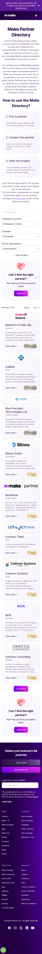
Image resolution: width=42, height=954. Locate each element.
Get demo (5, 841)
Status (4, 850)
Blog (3, 887)
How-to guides (26, 816)
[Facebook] (9, 927)
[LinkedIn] (26, 927)
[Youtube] (32, 927)
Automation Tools (27, 837)
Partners (5, 899)
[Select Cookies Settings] (3, 950)
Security (5, 903)
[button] (36, 308)
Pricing (4, 837)
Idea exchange (27, 833)
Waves (4, 854)
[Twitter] (21, 927)
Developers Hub (8, 883)
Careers (24, 874)
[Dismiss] (38, 6)
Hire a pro (20, 198)
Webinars (5, 891)
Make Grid (5, 833)
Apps (4, 829)
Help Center (6, 878)
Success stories (27, 820)
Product (5, 816)
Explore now (21, 8)
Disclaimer (25, 895)
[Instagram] (15, 927)
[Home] (10, 15)
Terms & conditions (28, 887)
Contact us (25, 878)
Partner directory (27, 829)
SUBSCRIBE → (7, 802)
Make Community (8, 874)
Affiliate (4, 895)
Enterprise (5, 845)
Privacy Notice (32, 797)
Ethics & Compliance (28, 903)
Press (23, 883)
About (23, 870)
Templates (25, 825)
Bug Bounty (25, 899)
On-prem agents (8, 908)
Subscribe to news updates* (14, 780)
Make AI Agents (7, 825)
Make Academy (7, 870)
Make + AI (5, 820)
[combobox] (3, 224)
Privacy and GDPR (28, 891)
